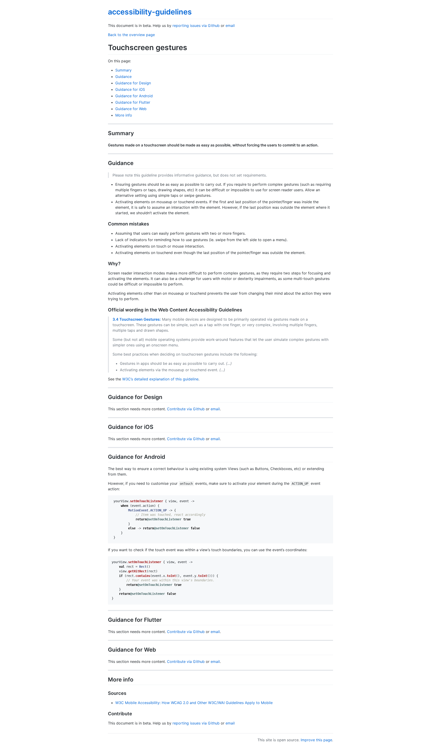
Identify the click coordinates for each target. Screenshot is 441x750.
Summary (123, 70)
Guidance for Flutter (132, 102)
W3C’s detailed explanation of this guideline (160, 379)
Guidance (123, 76)
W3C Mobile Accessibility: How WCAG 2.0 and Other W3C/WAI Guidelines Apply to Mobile (194, 702)
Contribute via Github (186, 409)
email (230, 25)
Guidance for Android (134, 96)
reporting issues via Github (196, 25)
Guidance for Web (131, 108)
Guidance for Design (133, 83)
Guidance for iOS (130, 89)
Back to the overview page (131, 34)
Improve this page (316, 740)
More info (123, 115)
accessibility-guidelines (150, 11)
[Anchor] (136, 133)
